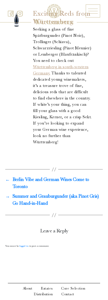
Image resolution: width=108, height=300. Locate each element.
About (28, 289)
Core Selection (73, 289)
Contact (67, 294)
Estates (47, 289)
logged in (24, 246)
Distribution (43, 294)
